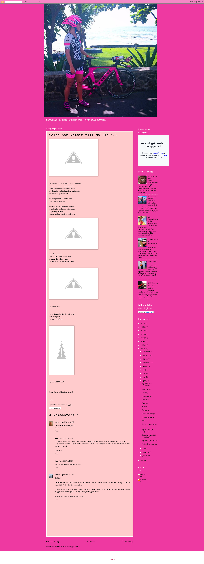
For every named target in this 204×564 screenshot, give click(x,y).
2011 (142, 341)
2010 (142, 345)
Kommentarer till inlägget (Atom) (68, 546)
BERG (144, 420)
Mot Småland (146, 389)
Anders (57, 474)
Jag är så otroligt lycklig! (147, 430)
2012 (142, 338)
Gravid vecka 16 (152, 262)
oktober (145, 359)
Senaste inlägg (53, 541)
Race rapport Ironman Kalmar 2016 (152, 199)
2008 (142, 460)
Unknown (143, 481)
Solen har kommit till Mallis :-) (149, 436)
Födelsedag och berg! (149, 417)
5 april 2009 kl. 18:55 (67, 474)
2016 (142, 323)
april (144, 381)
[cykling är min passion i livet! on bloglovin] (146, 313)
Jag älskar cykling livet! (150, 440)
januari (145, 455)
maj (144, 377)
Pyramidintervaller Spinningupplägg (153, 242)
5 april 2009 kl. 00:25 (67, 422)
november (146, 355)
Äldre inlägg (127, 541)
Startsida (91, 541)
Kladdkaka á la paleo (152, 177)
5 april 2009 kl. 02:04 (66, 438)
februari (145, 452)
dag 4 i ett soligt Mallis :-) (149, 425)
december (146, 351)
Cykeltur (145, 403)
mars (144, 448)
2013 (142, 334)
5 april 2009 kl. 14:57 (66, 461)
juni (144, 373)
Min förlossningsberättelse (153, 219)
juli (144, 370)
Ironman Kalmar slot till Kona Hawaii (153, 284)
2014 (142, 330)
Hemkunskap (146, 396)
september (146, 362)
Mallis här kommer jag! (149, 444)
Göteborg (145, 392)
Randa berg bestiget (148, 413)
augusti (145, 366)
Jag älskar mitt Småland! (146, 384)
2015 (142, 327)
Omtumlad (145, 410)
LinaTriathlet (143, 475)
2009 (142, 349)
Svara (56, 431)
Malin (57, 422)
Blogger (112, 559)
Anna (57, 438)
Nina (56, 461)
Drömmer (145, 399)
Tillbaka (144, 406)
